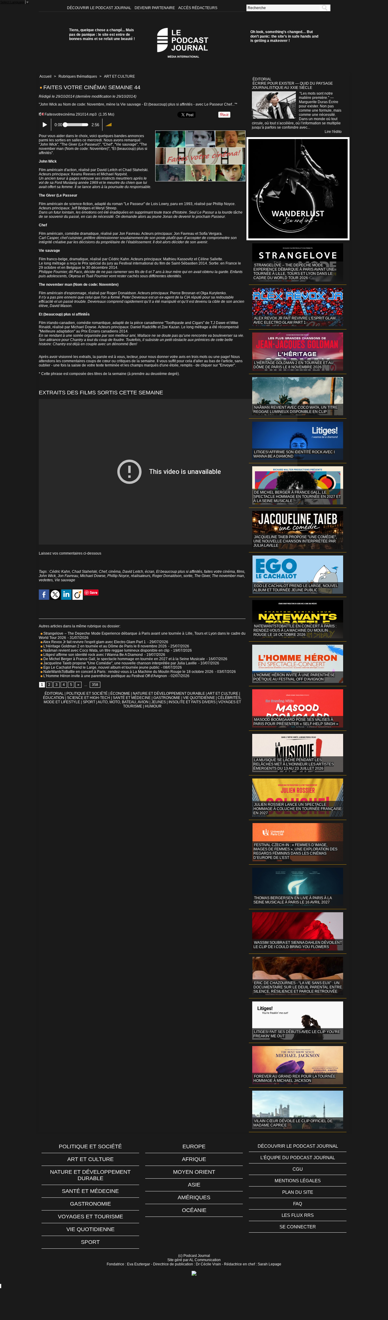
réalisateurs (140, 576)
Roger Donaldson (167, 576)
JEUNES (158, 702)
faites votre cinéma (219, 571)
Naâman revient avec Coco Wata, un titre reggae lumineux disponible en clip (105, 650)
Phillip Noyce (118, 576)
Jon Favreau (68, 576)
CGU (298, 1169)
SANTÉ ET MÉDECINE (132, 698)
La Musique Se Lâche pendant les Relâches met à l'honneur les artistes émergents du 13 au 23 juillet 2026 (293, 764)
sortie (187, 576)
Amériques (194, 1197)
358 (95, 685)
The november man (228, 576)
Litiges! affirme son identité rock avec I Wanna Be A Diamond (92, 655)
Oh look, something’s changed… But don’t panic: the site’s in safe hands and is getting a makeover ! (284, 36)
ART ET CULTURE (119, 76)
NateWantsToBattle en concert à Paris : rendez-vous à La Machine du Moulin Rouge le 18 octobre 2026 (127, 672)
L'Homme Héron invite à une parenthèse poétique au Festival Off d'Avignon (104, 676)
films (240, 571)
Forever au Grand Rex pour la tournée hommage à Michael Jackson (294, 1078)
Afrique (194, 1159)
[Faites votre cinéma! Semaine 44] (200, 132)
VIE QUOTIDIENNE (199, 698)
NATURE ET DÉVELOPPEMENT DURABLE (169, 693)
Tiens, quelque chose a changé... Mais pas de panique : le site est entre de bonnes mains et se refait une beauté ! (102, 34)
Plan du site (297, 1192)
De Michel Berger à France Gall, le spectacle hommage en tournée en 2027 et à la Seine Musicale (123, 659)
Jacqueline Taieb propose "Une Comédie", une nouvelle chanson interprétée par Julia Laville (119, 663)
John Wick (47, 576)
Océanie (194, 1210)
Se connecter (297, 1226)
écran (149, 571)
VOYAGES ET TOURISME (90, 1217)
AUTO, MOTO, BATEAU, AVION (123, 702)
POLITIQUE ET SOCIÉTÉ (87, 693)
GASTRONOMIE (166, 698)
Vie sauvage (65, 580)
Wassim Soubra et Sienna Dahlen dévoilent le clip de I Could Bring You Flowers (297, 944)
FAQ (297, 1203)
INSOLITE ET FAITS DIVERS (192, 702)
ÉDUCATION (53, 698)
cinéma (115, 571)
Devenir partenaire (155, 8)
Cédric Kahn (59, 571)
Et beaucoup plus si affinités (179, 571)
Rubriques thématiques (78, 76)
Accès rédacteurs (197, 8)
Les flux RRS (298, 1215)
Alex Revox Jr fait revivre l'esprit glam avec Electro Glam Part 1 (94, 642)
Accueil (45, 76)
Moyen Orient (194, 1172)
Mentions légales (298, 1180)
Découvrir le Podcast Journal (99, 8)
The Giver (202, 576)
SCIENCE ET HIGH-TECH (89, 698)
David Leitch (132, 571)
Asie (194, 1185)
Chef (103, 571)
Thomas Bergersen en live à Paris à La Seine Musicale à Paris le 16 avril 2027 (292, 900)
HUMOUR (153, 706)
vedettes (46, 580)
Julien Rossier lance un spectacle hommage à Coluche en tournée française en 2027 (297, 808)
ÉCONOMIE (120, 693)
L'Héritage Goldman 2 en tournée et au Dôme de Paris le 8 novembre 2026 (104, 646)
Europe (194, 1146)
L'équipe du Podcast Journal (297, 1157)
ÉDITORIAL (54, 693)
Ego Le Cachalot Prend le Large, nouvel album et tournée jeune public (100, 667)
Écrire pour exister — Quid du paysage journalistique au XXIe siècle (292, 85)
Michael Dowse (92, 576)
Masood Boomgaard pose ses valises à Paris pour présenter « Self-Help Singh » (295, 721)
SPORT (89, 702)
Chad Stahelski (84, 571)
